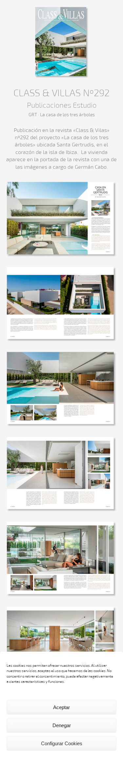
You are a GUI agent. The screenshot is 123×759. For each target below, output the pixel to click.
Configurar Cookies (61, 743)
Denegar (61, 725)
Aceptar (61, 707)
